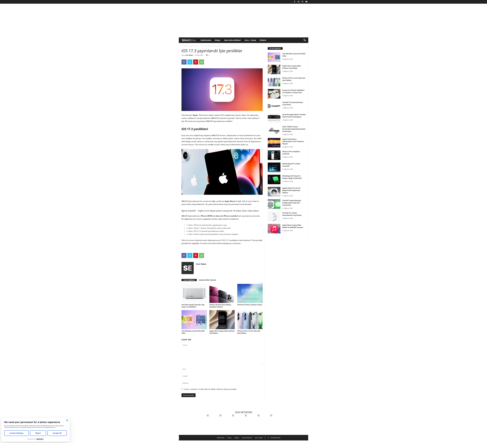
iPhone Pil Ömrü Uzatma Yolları (249, 305)
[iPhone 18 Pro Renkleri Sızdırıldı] (274, 155)
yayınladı (231, 118)
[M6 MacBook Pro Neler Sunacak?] (274, 167)
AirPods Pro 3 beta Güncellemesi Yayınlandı (292, 214)
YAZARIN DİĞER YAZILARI (207, 280)
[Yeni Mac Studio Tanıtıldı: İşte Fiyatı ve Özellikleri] (194, 293)
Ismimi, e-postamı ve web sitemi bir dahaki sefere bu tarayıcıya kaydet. (210, 389)
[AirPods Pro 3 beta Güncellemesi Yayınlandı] (274, 216)
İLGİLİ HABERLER (189, 280)
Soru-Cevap (259, 438)
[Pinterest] (195, 62)
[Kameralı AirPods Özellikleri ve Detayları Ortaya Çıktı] (274, 94)
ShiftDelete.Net (275, 438)
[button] (304, 40)
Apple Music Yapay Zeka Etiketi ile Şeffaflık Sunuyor (292, 226)
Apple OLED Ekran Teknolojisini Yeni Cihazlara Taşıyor (293, 141)
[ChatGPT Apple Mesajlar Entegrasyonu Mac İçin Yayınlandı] (274, 204)
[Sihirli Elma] (225, 420)
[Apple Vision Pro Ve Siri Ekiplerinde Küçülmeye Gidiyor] (274, 191)
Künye (217, 40)
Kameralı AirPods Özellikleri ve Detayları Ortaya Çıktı (293, 91)
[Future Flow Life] (276, 420)
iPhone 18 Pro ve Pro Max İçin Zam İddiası (248, 332)
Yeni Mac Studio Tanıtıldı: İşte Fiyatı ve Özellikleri (192, 306)
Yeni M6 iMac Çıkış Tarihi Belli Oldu (193, 332)
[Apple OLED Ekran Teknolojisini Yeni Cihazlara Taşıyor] (274, 142)
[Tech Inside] (250, 420)
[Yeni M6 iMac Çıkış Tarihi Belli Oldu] (194, 319)
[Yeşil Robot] (238, 420)
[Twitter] (302, 2)
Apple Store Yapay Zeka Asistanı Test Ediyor (222, 332)
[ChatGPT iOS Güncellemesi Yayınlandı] (274, 106)
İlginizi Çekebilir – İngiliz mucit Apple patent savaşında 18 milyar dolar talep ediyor (220, 210)
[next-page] (261, 283)
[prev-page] (259, 283)
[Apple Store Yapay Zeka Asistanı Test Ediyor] (222, 319)
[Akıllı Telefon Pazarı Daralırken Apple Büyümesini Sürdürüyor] (274, 130)
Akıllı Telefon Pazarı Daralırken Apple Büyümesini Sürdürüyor (294, 129)
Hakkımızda (206, 40)
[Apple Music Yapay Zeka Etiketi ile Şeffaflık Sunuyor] (274, 228)
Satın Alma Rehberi (232, 40)
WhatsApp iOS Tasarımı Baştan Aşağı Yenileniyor (292, 177)
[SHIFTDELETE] (212, 420)
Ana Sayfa (184, 46)
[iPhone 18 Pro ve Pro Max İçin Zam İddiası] (250, 319)
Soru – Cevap (250, 40)
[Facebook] (294, 2)
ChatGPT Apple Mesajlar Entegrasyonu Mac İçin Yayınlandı (291, 202)
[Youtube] (306, 2)
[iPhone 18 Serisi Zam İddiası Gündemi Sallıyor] (222, 293)
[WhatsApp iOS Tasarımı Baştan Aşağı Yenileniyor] (274, 179)
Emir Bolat (189, 55)
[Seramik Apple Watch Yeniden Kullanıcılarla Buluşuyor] (274, 118)
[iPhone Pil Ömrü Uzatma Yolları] (250, 293)
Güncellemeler (194, 46)
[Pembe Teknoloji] (263, 420)
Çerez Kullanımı (247, 438)
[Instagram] (298, 2)
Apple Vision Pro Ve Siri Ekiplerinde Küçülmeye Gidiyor (291, 190)
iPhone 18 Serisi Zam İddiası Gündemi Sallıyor (220, 306)
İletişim (263, 40)
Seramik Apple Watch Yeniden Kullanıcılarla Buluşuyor (294, 115)
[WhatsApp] (201, 62)
